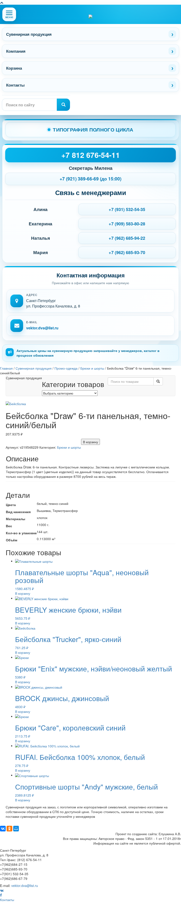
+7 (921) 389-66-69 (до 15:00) (90, 179)
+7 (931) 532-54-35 (127, 209)
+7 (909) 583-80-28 (127, 224)
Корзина (14, 68)
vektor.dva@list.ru (42, 328)
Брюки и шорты (69, 447)
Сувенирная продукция (29, 34)
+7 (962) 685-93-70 (127, 252)
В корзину (90, 441)
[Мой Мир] (16, 828)
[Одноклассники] (9, 828)
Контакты (15, 85)
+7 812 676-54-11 (90, 155)
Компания (15, 51)
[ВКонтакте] (3, 828)
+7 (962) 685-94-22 (127, 238)
